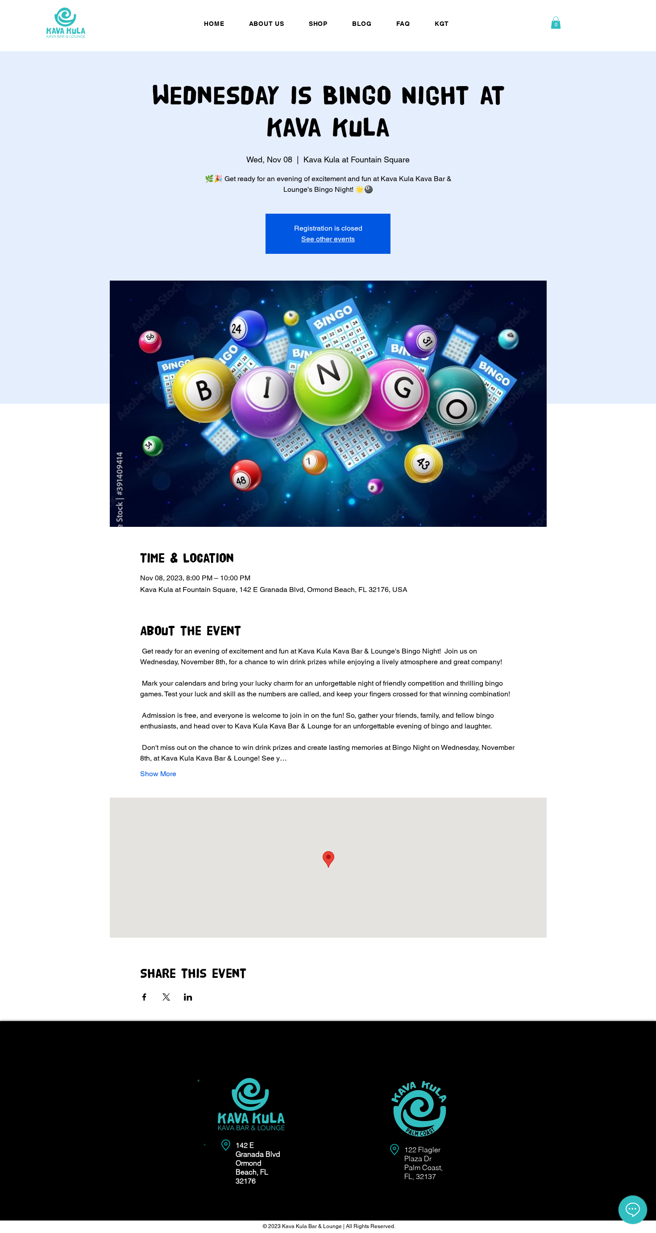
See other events (328, 239)
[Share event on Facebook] (144, 997)
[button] (556, 23)
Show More (158, 774)
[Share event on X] (166, 997)
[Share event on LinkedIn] (188, 997)
